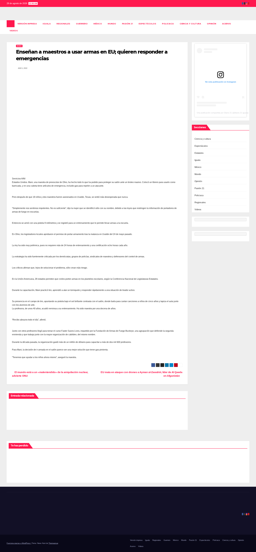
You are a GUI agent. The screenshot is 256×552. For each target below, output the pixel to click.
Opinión (211, 24)
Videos (14, 30)
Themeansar (53, 543)
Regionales (63, 24)
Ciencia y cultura (190, 24)
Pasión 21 (127, 24)
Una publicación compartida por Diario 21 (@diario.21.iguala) (222, 113)
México (97, 24)
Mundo (112, 24)
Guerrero (82, 24)
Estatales (199, 153)
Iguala (47, 24)
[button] (247, 27)
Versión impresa (27, 24)
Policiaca (168, 24)
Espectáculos (147, 24)
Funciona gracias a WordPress (19, 543)
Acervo (226, 24)
